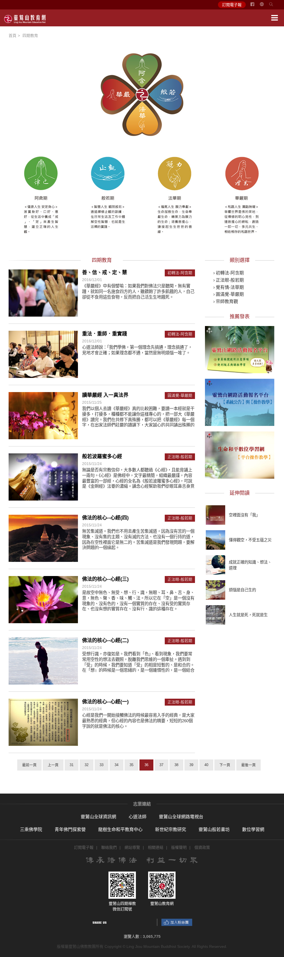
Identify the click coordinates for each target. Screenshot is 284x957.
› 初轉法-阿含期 (228, 273)
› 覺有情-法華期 (228, 287)
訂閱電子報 (232, 4)
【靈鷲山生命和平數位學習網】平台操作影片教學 (240, 454)
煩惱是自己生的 (242, 590)
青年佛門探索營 (70, 829)
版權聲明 (179, 847)
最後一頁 (248, 765)
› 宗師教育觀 (225, 301)
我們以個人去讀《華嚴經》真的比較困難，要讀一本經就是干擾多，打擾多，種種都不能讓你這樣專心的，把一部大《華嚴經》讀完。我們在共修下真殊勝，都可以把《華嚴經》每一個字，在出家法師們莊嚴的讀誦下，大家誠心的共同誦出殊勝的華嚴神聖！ (138, 419)
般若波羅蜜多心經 (102, 456)
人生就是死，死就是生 (248, 615)
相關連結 (155, 847)
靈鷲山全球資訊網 (98, 816)
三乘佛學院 (31, 829)
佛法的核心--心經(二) (105, 640)
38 (176, 765)
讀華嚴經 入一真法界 (105, 395)
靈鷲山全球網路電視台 (181, 816)
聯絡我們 (109, 847)
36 (146, 765)
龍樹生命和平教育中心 (120, 829)
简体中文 (265, 6)
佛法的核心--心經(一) (105, 702)
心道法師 (137, 816)
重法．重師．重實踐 (104, 334)
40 (206, 765)
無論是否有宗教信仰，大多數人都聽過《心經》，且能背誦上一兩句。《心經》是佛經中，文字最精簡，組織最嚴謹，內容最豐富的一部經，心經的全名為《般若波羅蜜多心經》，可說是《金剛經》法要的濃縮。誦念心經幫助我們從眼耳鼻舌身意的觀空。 (138, 481)
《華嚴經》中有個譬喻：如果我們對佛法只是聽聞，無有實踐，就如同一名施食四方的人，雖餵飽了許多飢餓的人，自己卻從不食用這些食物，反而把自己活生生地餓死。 (138, 291)
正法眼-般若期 (180, 457)
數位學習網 (253, 829)
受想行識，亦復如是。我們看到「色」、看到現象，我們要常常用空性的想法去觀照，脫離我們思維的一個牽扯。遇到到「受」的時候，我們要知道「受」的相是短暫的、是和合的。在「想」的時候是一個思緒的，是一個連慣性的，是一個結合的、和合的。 (138, 665)
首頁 (12, 35)
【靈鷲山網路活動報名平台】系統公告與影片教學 (240, 401)
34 (116, 765)
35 (131, 765)
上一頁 (53, 765)
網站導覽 (132, 847)
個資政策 (202, 847)
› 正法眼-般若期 (228, 280)
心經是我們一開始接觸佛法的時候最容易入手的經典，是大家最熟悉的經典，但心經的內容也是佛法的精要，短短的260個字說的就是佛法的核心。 (138, 720)
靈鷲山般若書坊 (214, 829)
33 (101, 765)
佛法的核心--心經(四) (105, 518)
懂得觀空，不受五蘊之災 (250, 540)
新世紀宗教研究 (170, 829)
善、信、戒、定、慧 (104, 272)
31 (71, 765)
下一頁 (224, 765)
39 (191, 765)
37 (161, 765)
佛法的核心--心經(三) (105, 579)
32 (86, 765)
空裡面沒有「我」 (244, 515)
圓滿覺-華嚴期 (180, 395)
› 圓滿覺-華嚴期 (228, 294)
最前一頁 (29, 765)
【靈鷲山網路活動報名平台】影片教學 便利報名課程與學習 (240, 349)
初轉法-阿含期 (180, 273)
